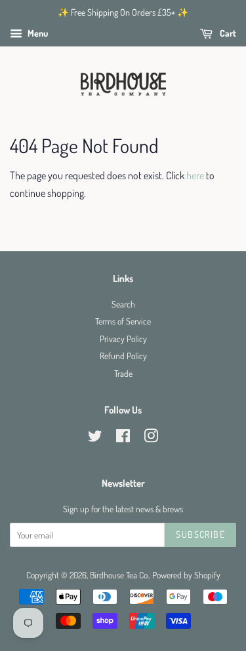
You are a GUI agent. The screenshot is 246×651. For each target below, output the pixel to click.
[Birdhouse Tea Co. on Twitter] (95, 438)
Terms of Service (123, 320)
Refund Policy (123, 355)
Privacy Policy (123, 338)
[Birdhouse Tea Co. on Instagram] (151, 438)
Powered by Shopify (186, 574)
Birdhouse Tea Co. (119, 574)
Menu (37, 33)
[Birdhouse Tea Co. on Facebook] (123, 438)
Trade (123, 373)
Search (123, 303)
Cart (227, 33)
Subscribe (200, 534)
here (195, 175)
